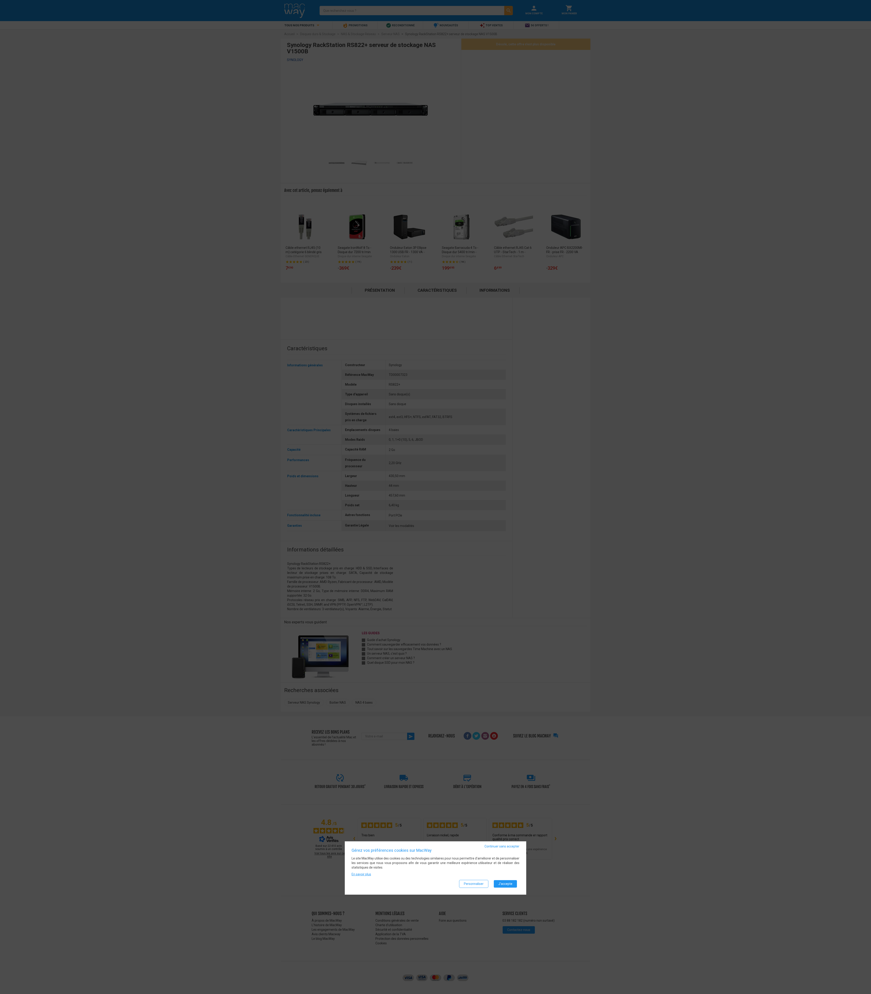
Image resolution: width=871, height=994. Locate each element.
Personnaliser (474, 884)
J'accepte (505, 884)
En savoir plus (361, 874)
